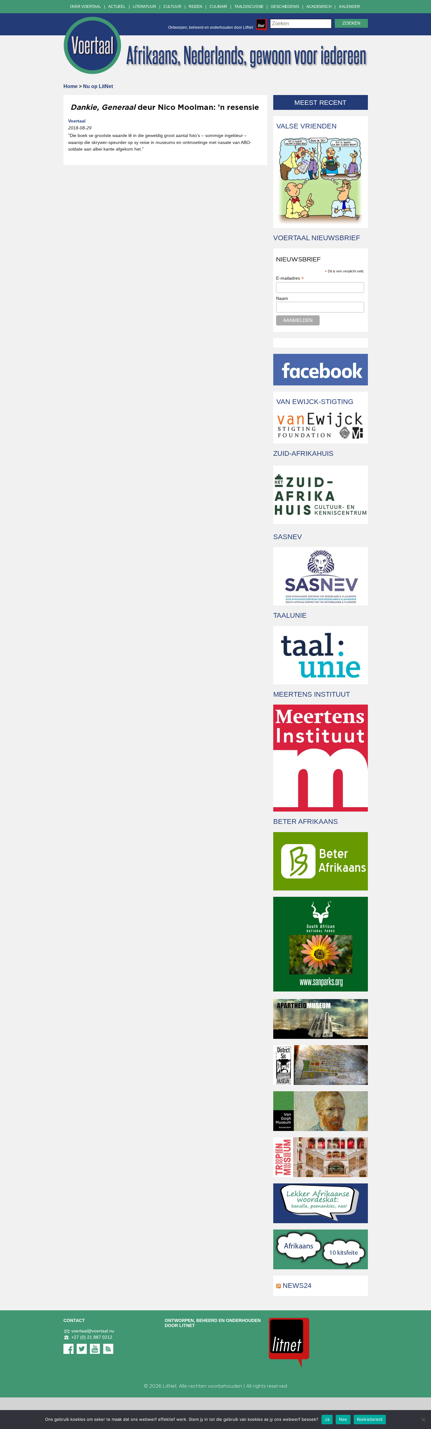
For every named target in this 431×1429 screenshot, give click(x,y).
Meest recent (320, 102)
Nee (343, 1419)
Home (70, 86)
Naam (282, 298)
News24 (297, 1285)
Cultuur (172, 6)
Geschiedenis (285, 6)
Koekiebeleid (370, 1419)
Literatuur (144, 6)
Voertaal (77, 120)
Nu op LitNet (98, 86)
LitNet (170, 1386)
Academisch (319, 6)
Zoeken (351, 23)
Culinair (218, 6)
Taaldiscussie (248, 6)
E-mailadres (290, 278)
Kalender (349, 6)
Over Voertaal (85, 6)
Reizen (195, 6)
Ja (327, 1419)
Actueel (117, 6)
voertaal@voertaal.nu (92, 1331)
